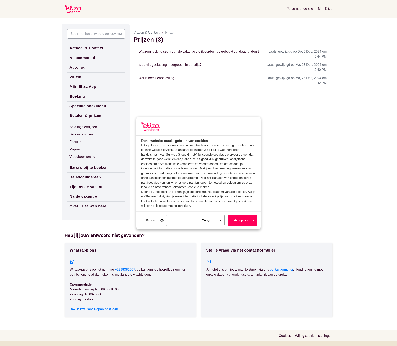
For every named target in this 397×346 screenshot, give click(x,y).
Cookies (285, 336)
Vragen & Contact (146, 32)
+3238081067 (125, 269)
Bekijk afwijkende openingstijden (94, 309)
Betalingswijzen (81, 134)
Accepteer (241, 220)
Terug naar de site (300, 8)
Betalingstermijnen (83, 127)
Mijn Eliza (325, 8)
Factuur (75, 142)
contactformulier (281, 269)
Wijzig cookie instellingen (313, 336)
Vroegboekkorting (82, 156)
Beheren (151, 220)
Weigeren (208, 220)
